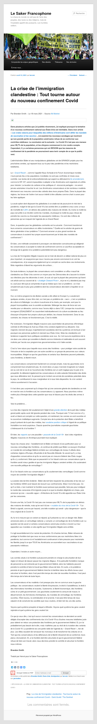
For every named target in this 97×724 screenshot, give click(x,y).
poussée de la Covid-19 (53, 434)
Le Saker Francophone (31, 13)
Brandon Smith (36, 676)
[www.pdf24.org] (13, 672)
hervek (32, 75)
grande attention (60, 409)
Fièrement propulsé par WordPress (48, 715)
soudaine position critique (56, 422)
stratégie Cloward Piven (48, 280)
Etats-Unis (46, 676)
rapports (24, 434)
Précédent (72, 75)
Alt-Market (55, 113)
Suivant (82, 75)
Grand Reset (20, 172)
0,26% (25, 209)
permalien (17, 678)
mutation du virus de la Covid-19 (64, 505)
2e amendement (77, 179)
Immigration (55, 676)
